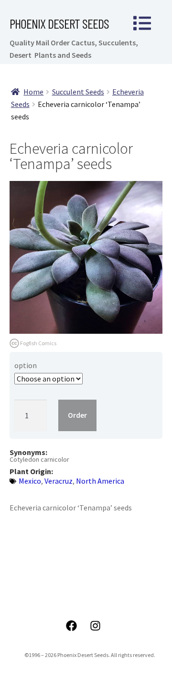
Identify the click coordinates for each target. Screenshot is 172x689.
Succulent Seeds (78, 91)
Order (77, 415)
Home (33, 91)
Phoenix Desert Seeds (59, 23)
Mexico (30, 481)
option (25, 365)
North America (100, 481)
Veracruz (58, 481)
